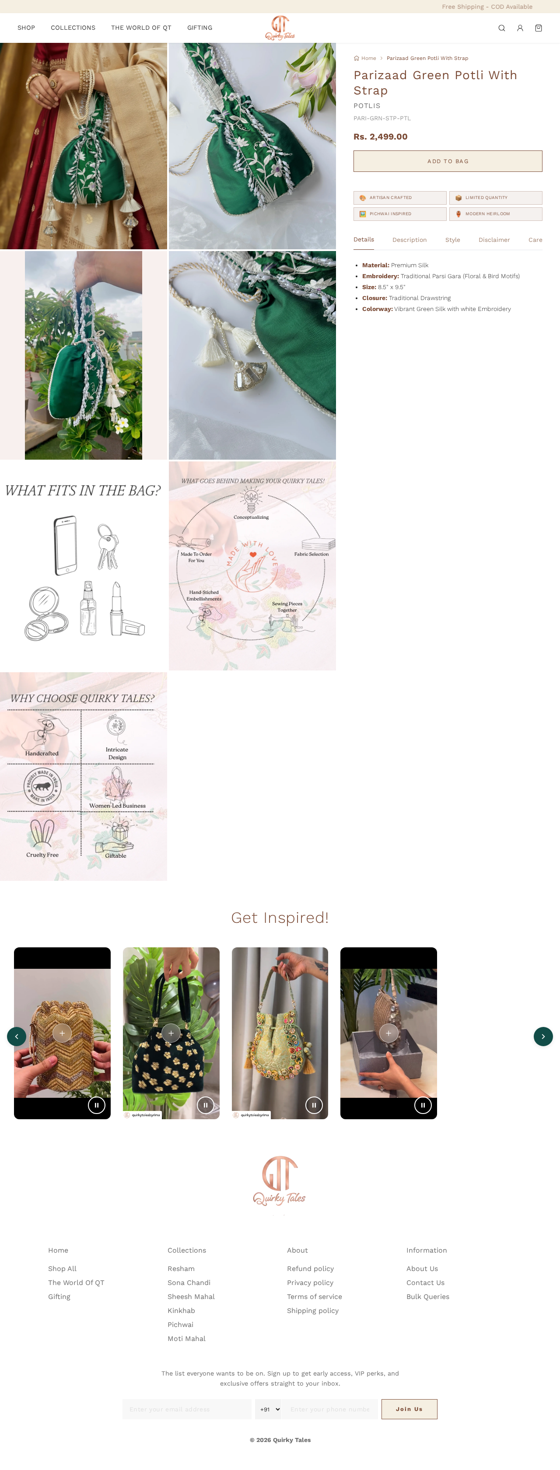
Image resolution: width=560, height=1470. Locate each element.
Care (535, 239)
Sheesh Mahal (191, 1296)
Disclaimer (494, 239)
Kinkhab (181, 1310)
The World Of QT (76, 1282)
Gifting (59, 1296)
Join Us (409, 1409)
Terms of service (314, 1296)
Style (452, 239)
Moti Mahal (187, 1338)
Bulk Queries (427, 1296)
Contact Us (425, 1282)
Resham (181, 1268)
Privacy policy (310, 1282)
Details (364, 239)
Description (409, 239)
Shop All (62, 1268)
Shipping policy (313, 1310)
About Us (422, 1268)
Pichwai (180, 1324)
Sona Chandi (189, 1282)
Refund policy (310, 1268)
